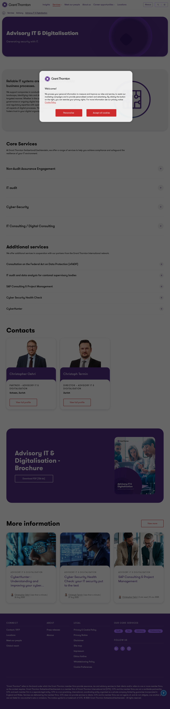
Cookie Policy (50, 102)
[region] (85, 96)
